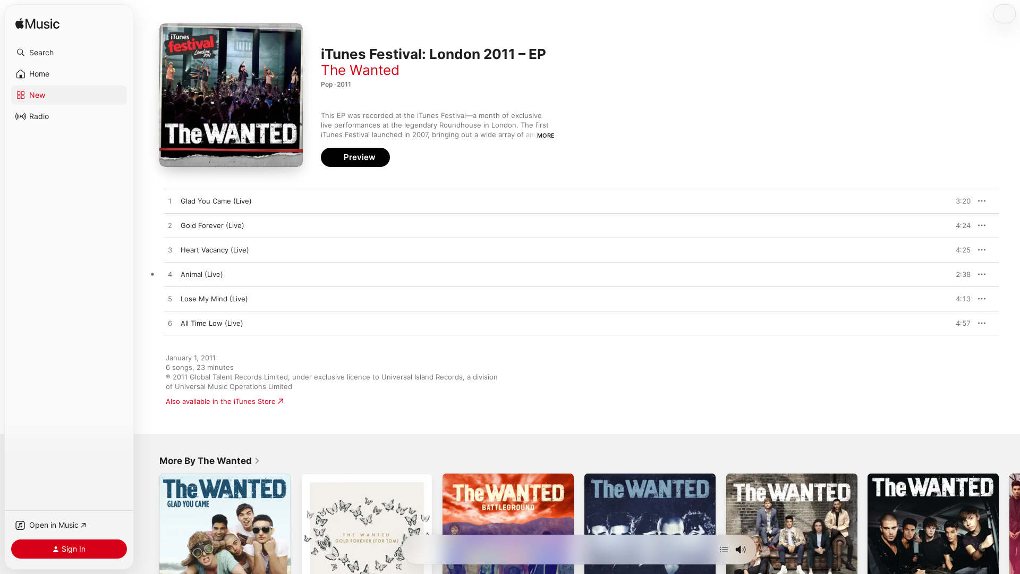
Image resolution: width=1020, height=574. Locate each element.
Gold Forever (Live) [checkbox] (212, 225)
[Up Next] (724, 549)
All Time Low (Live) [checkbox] (212, 323)
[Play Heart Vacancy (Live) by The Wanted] (170, 250)
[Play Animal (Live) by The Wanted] (170, 275)
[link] (209, 461)
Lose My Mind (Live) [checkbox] (214, 298)
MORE (546, 135)
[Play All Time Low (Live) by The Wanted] (170, 323)
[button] (69, 53)
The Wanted (360, 70)
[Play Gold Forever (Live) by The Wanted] (170, 226)
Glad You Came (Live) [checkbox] (216, 201)
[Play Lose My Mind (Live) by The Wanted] (170, 299)
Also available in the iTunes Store (221, 401)
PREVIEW (959, 201)
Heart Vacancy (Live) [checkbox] (215, 250)
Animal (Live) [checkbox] (202, 274)
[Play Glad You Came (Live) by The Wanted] (170, 201)
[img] (37, 24)
